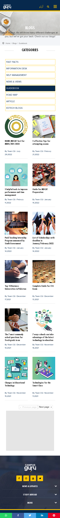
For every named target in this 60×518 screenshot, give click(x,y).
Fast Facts (12, 62)
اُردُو (41, 6)
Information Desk (16, 68)
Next (44, 407)
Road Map (11, 95)
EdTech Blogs (14, 108)
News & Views (13, 82)
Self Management (16, 75)
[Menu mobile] (55, 6)
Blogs (14, 43)
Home (8, 43)
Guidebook (23, 43)
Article (10, 101)
